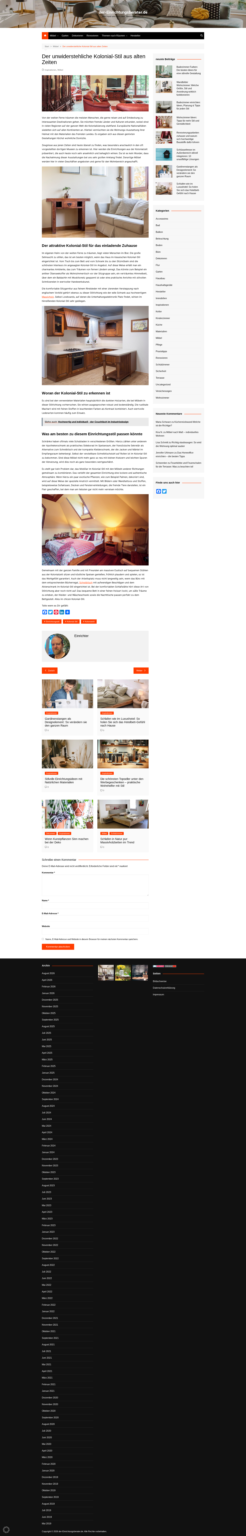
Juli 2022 (46, 1271)
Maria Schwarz (163, 422)
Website (46, 926)
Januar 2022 (48, 1311)
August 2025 (48, 1026)
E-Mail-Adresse (50, 913)
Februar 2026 (49, 986)
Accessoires (162, 219)
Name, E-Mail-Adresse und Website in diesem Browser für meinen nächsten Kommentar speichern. (91, 939)
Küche (159, 325)
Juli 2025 (46, 1033)
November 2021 (50, 1325)
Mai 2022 (46, 1285)
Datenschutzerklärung (164, 988)
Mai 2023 (46, 1205)
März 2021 (47, 1377)
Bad (158, 225)
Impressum (158, 994)
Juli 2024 (46, 1112)
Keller (159, 311)
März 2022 (47, 1298)
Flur (158, 265)
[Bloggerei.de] (158, 966)
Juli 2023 (46, 1192)
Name (45, 900)
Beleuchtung (162, 238)
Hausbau (160, 278)
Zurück (51, 670)
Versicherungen (164, 391)
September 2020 (50, 1417)
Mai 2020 (46, 1444)
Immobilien (161, 298)
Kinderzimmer (163, 318)
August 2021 (48, 1344)
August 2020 (48, 1424)
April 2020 (47, 1450)
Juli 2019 (46, 1510)
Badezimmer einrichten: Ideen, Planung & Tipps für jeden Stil (188, 105)
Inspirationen (50, 70)
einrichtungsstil (52, 621)
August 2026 (48, 973)
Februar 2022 (49, 1305)
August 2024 (48, 1106)
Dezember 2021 (50, 1318)
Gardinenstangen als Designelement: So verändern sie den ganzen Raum (66, 722)
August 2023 (48, 1185)
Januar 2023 (48, 1232)
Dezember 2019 (50, 1477)
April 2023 (47, 1212)
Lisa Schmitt (162, 442)
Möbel (53, 35)
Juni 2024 (47, 1119)
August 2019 (48, 1504)
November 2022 (50, 1245)
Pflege (159, 344)
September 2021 (50, 1338)
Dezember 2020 (50, 1397)
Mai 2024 (46, 1126)
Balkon (159, 232)
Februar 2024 (49, 1145)
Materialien (161, 331)
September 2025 (50, 1019)
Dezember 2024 (50, 1079)
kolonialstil (90, 621)
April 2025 (47, 1053)
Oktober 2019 (49, 1490)
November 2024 (50, 1086)
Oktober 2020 (49, 1411)
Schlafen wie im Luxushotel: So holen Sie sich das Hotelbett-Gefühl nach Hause (122, 722)
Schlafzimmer (116, 833)
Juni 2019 (47, 1517)
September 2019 (50, 1497)
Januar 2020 (48, 1470)
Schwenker (161, 463)
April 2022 (47, 1291)
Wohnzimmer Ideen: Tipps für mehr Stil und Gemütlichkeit (188, 120)
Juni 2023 (47, 1198)
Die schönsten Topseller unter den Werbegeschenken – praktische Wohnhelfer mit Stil (121, 782)
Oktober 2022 (49, 1252)
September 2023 (50, 1179)
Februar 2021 (49, 1384)
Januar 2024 (48, 1152)
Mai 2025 (46, 1046)
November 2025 (50, 1006)
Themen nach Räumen (113, 35)
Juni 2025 (47, 1039)
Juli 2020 (46, 1431)
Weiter (139, 670)
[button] (6, 1529)
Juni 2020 (47, 1437)
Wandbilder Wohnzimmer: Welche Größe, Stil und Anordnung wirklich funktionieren (188, 88)
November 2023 (50, 1165)
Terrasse (160, 378)
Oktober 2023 (49, 1172)
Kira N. (159, 432)
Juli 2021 (46, 1351)
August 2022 (48, 1265)
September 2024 (50, 1099)
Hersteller (135, 35)
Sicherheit (161, 371)
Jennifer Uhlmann (165, 452)
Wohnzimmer (162, 398)
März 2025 (47, 1059)
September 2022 (50, 1258)
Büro (158, 252)
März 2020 (47, 1457)
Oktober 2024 (49, 1092)
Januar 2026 (48, 993)
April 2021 (47, 1371)
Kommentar (48, 872)
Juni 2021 (47, 1358)
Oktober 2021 (49, 1331)
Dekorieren (77, 35)
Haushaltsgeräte (164, 285)
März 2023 (47, 1218)
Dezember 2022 (50, 1238)
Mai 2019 (46, 1523)
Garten (65, 35)
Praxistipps (161, 351)
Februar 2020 (49, 1464)
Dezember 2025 (50, 1000)
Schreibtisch (86, 582)
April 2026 (47, 980)
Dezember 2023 (50, 1159)
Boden (159, 245)
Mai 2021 (46, 1364)
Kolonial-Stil (72, 621)
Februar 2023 (49, 1225)
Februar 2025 (49, 1066)
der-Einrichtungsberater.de (123, 12)
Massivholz (48, 296)
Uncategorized (163, 384)
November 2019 (50, 1484)
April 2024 (47, 1132)
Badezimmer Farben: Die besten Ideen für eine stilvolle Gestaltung (189, 70)
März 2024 (47, 1139)
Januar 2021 (48, 1391)
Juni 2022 (47, 1278)
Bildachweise (160, 981)
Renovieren (92, 35)
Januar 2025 (48, 1073)
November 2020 (50, 1404)
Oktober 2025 (49, 1013)
